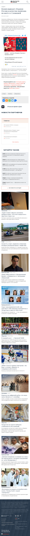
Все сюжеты (16, 142)
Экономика (4, 393)
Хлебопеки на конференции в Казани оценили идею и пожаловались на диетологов (14, 492)
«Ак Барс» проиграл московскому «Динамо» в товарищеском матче (13, 178)
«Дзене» (17, 88)
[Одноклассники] (6, 100)
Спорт (3, 6)
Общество (17, 93)
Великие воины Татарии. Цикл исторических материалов (11, 132)
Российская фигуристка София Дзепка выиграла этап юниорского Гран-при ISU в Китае (15, 160)
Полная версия (5, 530)
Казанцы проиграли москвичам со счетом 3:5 (14, 368)
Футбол (10, 93)
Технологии (4, 210)
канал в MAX (20, 83)
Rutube (11, 88)
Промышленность (6, 305)
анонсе (15, 74)
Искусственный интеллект (10, 137)
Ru (16, 518)
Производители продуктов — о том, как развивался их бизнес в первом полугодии (14, 310)
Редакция (3, 519)
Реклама (3, 520)
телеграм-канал (20, 82)
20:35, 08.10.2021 (5, 16)
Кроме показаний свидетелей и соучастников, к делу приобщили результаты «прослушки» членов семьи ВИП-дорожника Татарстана (14, 460)
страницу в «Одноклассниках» (13, 85)
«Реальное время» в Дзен (14, 106)
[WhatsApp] (9, 100)
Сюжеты (6, 120)
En (18, 518)
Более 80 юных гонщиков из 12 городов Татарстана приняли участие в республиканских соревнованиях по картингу (14, 247)
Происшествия (5, 272)
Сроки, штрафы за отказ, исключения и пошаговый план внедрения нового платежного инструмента (14, 397)
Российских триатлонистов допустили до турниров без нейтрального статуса (14, 174)
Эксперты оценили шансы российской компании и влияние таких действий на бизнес (14, 216)
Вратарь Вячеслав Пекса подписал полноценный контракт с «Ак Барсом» (13, 169)
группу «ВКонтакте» (10, 83)
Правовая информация (7, 522)
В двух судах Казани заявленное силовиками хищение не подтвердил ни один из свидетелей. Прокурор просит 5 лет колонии (13, 278)
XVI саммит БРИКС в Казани (11, 125)
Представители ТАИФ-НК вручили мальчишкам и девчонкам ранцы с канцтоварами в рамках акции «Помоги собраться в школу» (14, 340)
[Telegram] (12, 100)
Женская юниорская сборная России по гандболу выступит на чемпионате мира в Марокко (14, 155)
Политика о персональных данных (7, 525)
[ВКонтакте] (4, 100)
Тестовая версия (5, 531)
